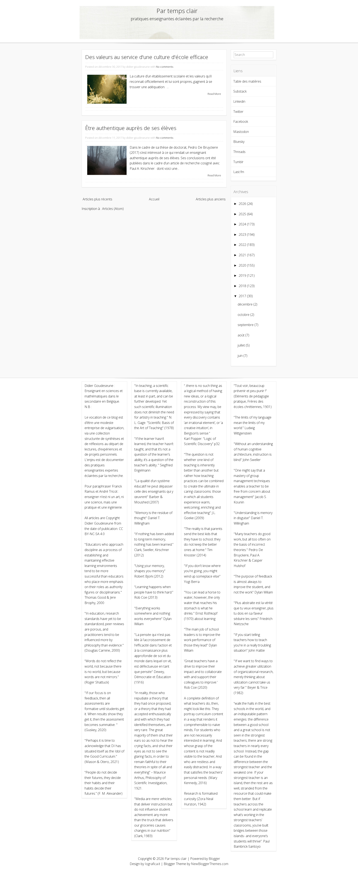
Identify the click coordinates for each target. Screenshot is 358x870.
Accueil (154, 199)
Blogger (214, 858)
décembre (245, 304)
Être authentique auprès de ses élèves (130, 128)
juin (240, 355)
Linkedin (239, 101)
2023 (242, 234)
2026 (242, 203)
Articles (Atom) (113, 208)
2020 (242, 265)
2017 (242, 296)
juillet (241, 345)
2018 (242, 286)
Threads (239, 151)
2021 (242, 255)
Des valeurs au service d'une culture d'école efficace (146, 57)
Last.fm (238, 172)
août (241, 335)
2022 (242, 244)
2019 (242, 275)
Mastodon (241, 131)
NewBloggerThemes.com (209, 864)
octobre (243, 314)
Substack (240, 91)
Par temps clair (177, 11)
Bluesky (238, 141)
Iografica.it (152, 864)
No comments (164, 67)
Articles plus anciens (211, 199)
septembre (246, 324)
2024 (242, 224)
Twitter (238, 111)
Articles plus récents (97, 199)
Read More (214, 94)
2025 (242, 214)
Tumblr (238, 162)
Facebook (240, 121)
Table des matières (247, 81)
